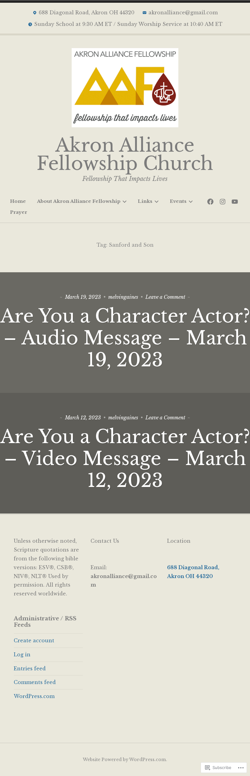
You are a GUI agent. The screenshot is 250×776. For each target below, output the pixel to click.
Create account (34, 640)
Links (145, 201)
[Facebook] (210, 201)
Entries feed (30, 668)
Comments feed (35, 682)
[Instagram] (222, 201)
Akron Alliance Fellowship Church (125, 154)
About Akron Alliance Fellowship (78, 201)
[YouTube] (235, 201)
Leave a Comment (165, 297)
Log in (22, 654)
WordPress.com (34, 696)
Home (18, 201)
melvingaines (123, 297)
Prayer (18, 212)
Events (178, 201)
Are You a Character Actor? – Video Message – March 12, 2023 (125, 458)
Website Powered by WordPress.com (124, 759)
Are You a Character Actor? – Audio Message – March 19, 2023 (125, 338)
